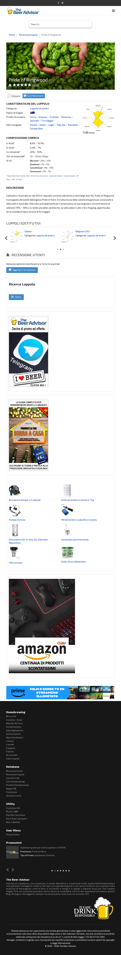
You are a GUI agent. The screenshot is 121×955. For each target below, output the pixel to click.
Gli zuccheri (11, 755)
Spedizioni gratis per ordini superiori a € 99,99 (43, 847)
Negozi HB (11, 788)
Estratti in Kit (12, 778)
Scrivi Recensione (35, 96)
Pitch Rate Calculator (16, 818)
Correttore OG (13, 808)
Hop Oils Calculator (15, 815)
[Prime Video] (60, 692)
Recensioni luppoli (15, 774)
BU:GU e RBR (12, 811)
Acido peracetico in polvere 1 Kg (77, 499)
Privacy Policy (13, 834)
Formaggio (47, 120)
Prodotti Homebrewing (17, 785)
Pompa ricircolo (17, 519)
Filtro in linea (15, 562)
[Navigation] (113, 10)
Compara (16, 96)
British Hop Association (39, 176)
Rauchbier (73, 124)
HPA (13, 179)
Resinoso (66, 117)
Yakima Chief (25, 176)
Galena (28, 231)
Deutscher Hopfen (56, 176)
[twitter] (62, 3)
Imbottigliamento (14, 730)
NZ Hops (19, 179)
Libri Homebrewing (15, 781)
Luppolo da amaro (39, 108)
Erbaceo (43, 117)
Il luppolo (10, 748)
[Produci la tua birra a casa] (60, 435)
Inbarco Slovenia (69, 176)
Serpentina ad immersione (75, 539)
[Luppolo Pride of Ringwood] (98, 118)
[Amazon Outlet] (60, 626)
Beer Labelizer (13, 822)
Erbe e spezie (13, 758)
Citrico (33, 117)
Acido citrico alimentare (73, 561)
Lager (51, 124)
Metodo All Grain (14, 723)
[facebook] (58, 3)
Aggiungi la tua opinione (23, 270)
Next (114, 238)
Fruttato (54, 117)
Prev (7, 238)
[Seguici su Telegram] (60, 351)
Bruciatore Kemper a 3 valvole (24, 499)
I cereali (10, 744)
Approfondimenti (14, 737)
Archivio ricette (13, 795)
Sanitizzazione (13, 733)
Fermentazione (13, 726)
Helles (42, 124)
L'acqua (10, 741)
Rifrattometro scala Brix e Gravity (79, 519)
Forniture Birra (39, 851)
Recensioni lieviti (14, 771)
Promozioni (11, 792)
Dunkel (33, 124)
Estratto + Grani (14, 719)
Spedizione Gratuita (44, 855)
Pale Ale (61, 124)
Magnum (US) (82, 231)
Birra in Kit (11, 716)
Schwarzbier (36, 128)
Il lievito (10, 751)
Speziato (34, 120)
